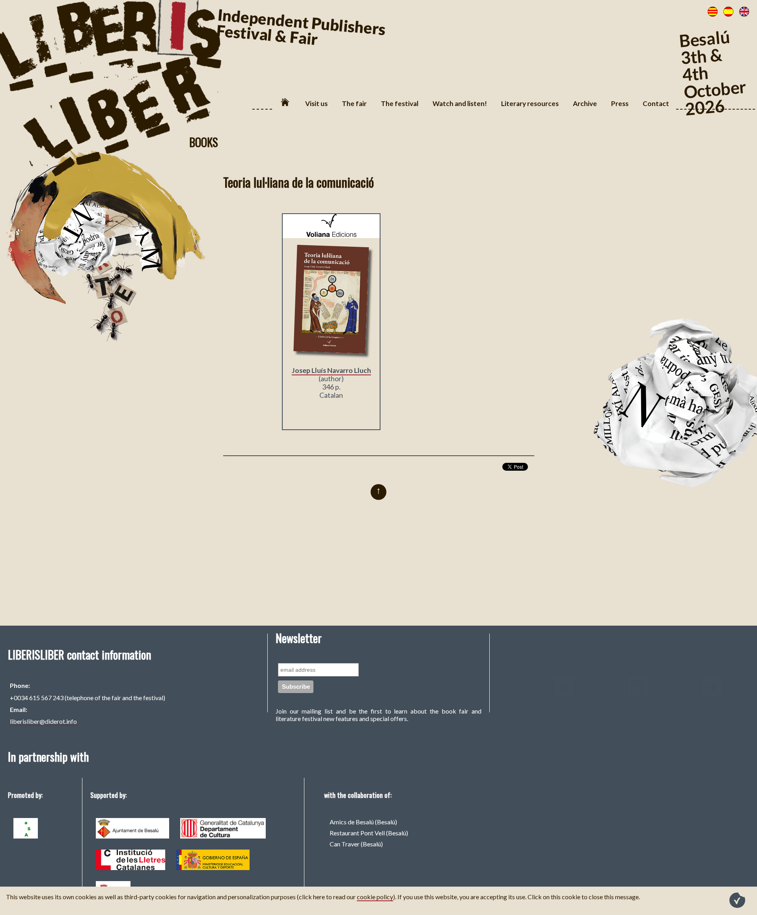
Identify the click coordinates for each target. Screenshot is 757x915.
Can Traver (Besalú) (356, 844)
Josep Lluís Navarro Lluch (331, 370)
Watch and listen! (460, 103)
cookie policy (375, 896)
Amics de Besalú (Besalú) (363, 822)
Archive (585, 103)
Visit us (316, 103)
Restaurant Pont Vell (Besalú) (369, 833)
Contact (656, 103)
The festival (399, 103)
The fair (354, 103)
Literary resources (530, 103)
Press (619, 103)
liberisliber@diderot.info (43, 721)
